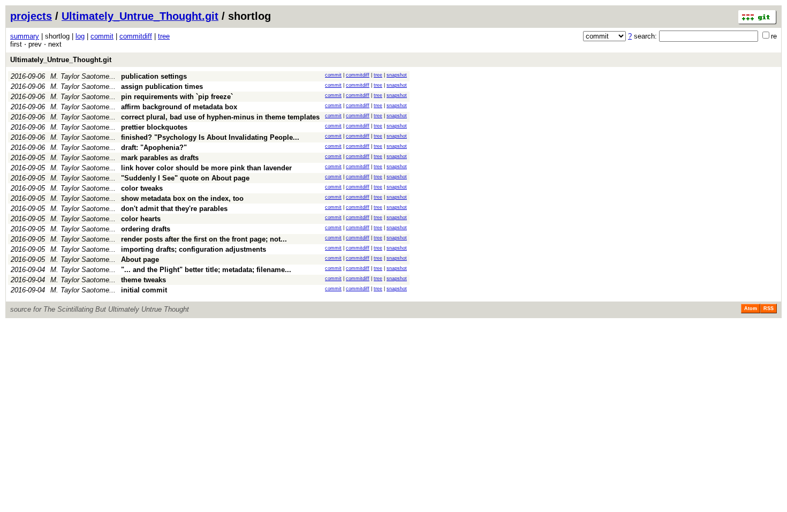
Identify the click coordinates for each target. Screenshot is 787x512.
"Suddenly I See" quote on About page (185, 178)
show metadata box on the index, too (182, 198)
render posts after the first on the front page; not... (204, 239)
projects (31, 16)
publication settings (154, 76)
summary (24, 36)
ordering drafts (145, 229)
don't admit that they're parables (174, 209)
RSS (768, 308)
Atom (750, 308)
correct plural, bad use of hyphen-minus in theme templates (220, 117)
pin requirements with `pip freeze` (177, 97)
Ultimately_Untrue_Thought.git (140, 16)
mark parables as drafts (160, 158)
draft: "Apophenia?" (154, 148)
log (80, 36)
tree (164, 36)
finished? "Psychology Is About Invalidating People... (210, 137)
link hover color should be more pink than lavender (206, 168)
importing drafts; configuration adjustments (193, 249)
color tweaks (142, 188)
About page (140, 259)
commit (101, 36)
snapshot (397, 75)
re (774, 36)
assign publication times (162, 86)
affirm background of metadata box (179, 107)
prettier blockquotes (154, 127)
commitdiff (135, 36)
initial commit (144, 290)
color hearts (141, 219)
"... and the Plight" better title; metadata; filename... (206, 270)
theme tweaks (143, 280)
